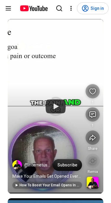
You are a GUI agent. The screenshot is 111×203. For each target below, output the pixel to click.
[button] (17, 165)
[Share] (93, 137)
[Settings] (71, 8)
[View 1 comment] (93, 114)
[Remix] (93, 161)
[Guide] (8, 8)
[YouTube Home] (33, 8)
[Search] (59, 8)
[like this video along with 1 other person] (93, 91)
